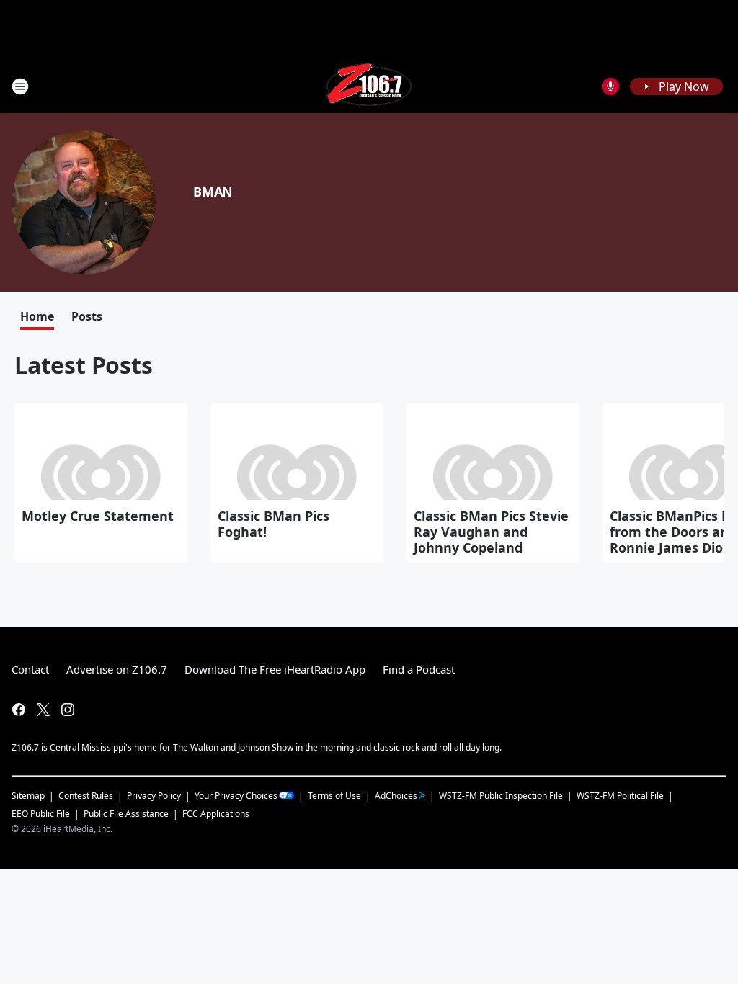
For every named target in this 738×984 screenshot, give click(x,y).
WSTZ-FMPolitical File (620, 796)
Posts (86, 316)
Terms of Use (334, 796)
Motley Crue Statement (98, 516)
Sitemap (28, 796)
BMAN (213, 191)
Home (37, 316)
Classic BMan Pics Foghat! (273, 524)
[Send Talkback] (610, 86)
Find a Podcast (419, 669)
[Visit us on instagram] (67, 709)
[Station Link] (369, 86)
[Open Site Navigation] (20, 86)
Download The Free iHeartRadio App (274, 669)
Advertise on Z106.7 (116, 669)
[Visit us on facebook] (18, 709)
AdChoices (396, 796)
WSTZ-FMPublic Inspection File (501, 795)
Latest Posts (83, 364)
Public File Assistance (126, 814)
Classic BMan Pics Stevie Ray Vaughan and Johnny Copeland (491, 531)
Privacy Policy (154, 796)
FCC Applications (215, 813)
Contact (30, 669)
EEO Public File (41, 814)
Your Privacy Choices (236, 796)
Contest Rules (85, 796)
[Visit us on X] (43, 709)
